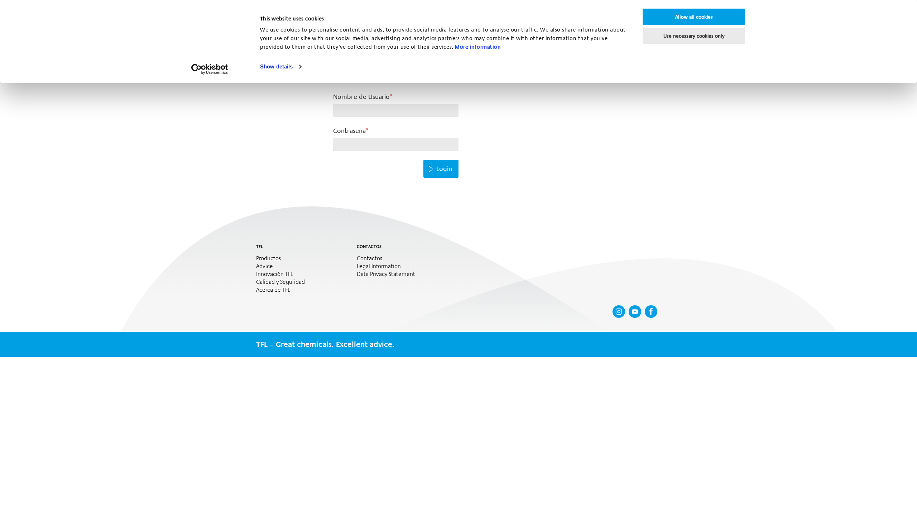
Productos (268, 258)
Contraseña (349, 131)
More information (478, 47)
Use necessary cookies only (694, 36)
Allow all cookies (694, 17)
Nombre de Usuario (361, 97)
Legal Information (379, 266)
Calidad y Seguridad (280, 282)
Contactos (369, 258)
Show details (276, 66)
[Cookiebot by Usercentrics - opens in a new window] (209, 69)
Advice (264, 266)
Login (444, 169)
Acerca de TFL (273, 290)
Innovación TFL (274, 274)
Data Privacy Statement (386, 274)
